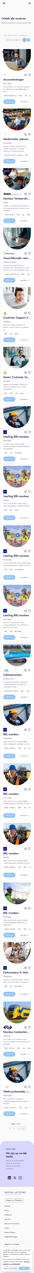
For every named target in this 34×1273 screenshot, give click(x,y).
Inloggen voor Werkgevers (14, 1200)
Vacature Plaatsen (9, 1232)
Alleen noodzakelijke (10, 1268)
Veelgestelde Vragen (10, 1237)
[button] (29, 74)
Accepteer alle (24, 1268)
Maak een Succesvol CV (11, 1224)
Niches (6, 1210)
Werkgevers (8, 1215)
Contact (6, 1228)
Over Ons (7, 1219)
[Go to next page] (19, 1128)
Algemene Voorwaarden (11, 1244)
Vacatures (7, 1206)
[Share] (25, 74)
